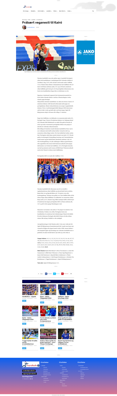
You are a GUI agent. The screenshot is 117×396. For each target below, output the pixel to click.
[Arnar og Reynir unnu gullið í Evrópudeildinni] (66, 311)
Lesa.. (24, 300)
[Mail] (26, 379)
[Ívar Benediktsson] (24, 27)
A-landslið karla (39, 19)
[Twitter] (27, 379)
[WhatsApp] (29, 379)
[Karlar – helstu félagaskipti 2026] (30, 311)
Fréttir (29, 19)
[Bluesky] (32, 379)
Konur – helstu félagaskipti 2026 (45, 297)
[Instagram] (24, 379)
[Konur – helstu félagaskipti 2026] (48, 289)
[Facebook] (23, 379)
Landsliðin (33, 19)
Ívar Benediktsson (31, 27)
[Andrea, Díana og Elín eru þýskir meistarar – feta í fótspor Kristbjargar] (48, 334)
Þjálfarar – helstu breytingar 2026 (63, 297)
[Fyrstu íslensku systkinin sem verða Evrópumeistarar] (48, 311)
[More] (71, 274)
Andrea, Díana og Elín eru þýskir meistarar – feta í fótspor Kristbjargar (48, 342)
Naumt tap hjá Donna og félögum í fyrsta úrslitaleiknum (65, 342)
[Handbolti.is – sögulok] (30, 289)
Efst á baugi (24, 19)
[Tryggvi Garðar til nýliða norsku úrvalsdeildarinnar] (30, 334)
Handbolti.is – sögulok (29, 296)
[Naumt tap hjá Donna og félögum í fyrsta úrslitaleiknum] (66, 334)
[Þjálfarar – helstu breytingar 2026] (66, 289)
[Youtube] (30, 379)
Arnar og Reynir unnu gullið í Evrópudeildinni (65, 318)
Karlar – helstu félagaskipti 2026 (28, 318)
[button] (93, 11)
